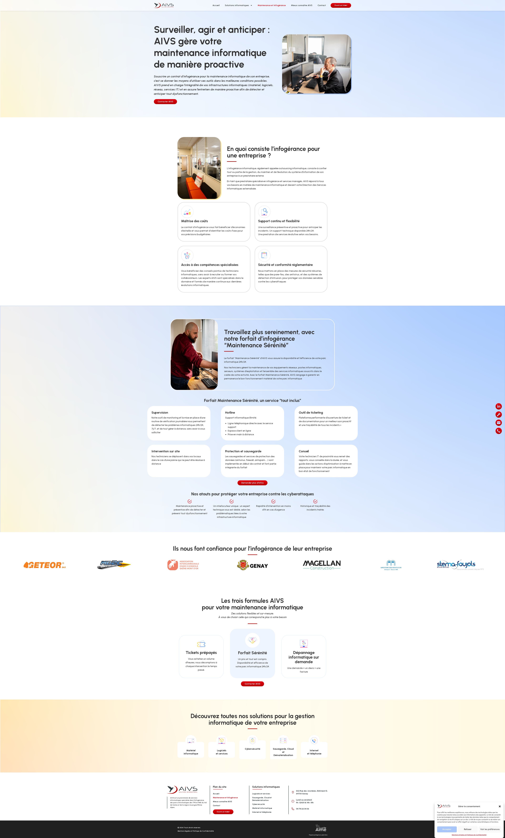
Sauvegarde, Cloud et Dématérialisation (283, 752)
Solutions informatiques (237, 5)
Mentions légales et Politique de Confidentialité (469, 835)
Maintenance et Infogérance (272, 5)
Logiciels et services (261, 794)
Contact (322, 5)
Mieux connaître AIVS (301, 5)
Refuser (467, 829)
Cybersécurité (252, 748)
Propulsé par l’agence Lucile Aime (318, 835)
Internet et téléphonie (261, 812)
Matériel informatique (262, 808)
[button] (499, 806)
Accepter (446, 829)
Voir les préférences (490, 829)
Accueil (216, 5)
